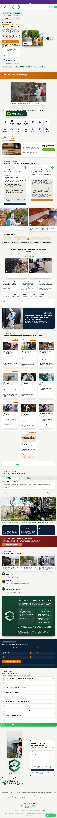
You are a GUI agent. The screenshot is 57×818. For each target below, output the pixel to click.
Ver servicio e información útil (48, 149)
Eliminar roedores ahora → (28, 367)
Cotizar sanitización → (10, 398)
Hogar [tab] (6, 18)
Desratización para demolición (31, 813)
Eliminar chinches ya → (28, 457)
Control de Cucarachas (47, 413)
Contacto (44, 6)
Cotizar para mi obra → (46, 367)
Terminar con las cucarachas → (46, 428)
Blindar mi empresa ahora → (12, 544)
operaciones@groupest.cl (32, 806)
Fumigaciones (10, 813)
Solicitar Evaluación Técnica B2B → (11, 661)
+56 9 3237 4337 (25, 1)
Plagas (28, 6)
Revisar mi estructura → (28, 428)
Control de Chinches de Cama (29, 443)
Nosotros (39, 6)
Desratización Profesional (27, 352)
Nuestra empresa (48, 813)
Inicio (6, 813)
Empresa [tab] (15, 18)
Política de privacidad (50, 767)
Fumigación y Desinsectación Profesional (9, 352)
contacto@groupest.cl (30, 3)
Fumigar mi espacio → (10, 367)
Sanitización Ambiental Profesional (11, 383)
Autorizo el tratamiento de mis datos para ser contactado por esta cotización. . (43, 767)
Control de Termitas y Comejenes (29, 414)
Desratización (16, 813)
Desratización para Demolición (46, 352)
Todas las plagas (41, 813)
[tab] (9, 478)
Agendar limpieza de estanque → (28, 398)
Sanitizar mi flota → (46, 398)
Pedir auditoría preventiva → (10, 428)
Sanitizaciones (22, 813)
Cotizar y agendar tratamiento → (42, 199)
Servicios (23, 6)
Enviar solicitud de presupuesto (42, 770)
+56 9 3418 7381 (34, 1)
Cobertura (33, 6)
